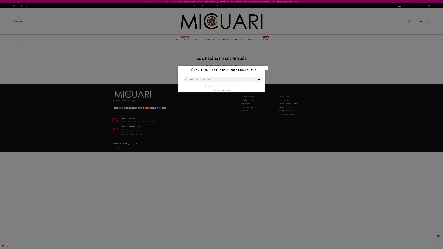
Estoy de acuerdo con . (224, 86)
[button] (259, 79)
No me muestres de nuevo (223, 90)
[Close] (266, 68)
